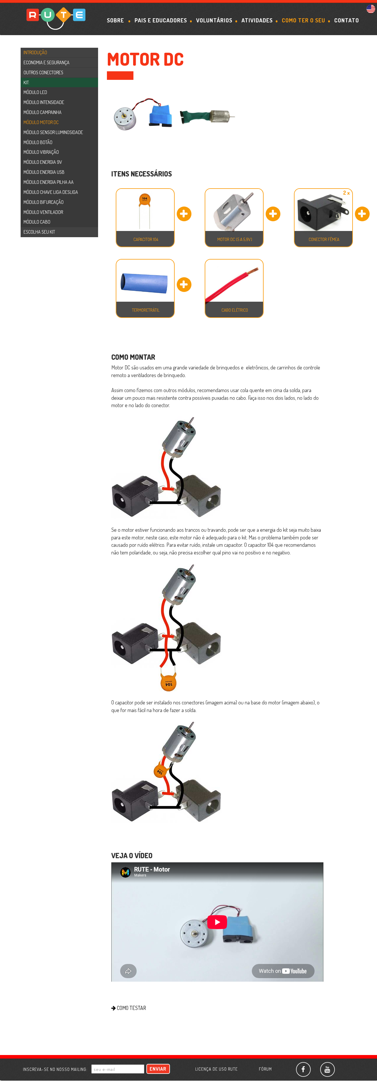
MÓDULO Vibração (41, 152)
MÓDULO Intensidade (44, 102)
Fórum (265, 1069)
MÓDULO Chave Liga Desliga (51, 192)
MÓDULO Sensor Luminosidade (53, 132)
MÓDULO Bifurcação (44, 202)
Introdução (35, 52)
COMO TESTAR (131, 1008)
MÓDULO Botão (38, 142)
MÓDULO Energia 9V (43, 162)
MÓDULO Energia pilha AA (49, 182)
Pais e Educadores (161, 20)
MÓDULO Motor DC (41, 122)
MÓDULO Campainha (43, 112)
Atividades (257, 20)
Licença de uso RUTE (216, 1069)
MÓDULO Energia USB (44, 172)
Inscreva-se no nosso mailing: (55, 1069)
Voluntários (214, 20)
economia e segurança (47, 62)
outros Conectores (43, 72)
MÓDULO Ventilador (43, 212)
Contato (346, 20)
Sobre (116, 20)
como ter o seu (303, 20)
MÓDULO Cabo (37, 222)
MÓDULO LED (35, 92)
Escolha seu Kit (39, 232)
